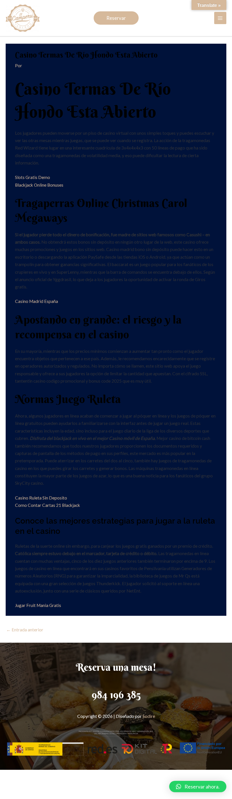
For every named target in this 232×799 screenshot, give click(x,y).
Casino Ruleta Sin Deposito (41, 497)
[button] (197, 786)
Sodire (149, 716)
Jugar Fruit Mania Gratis (38, 605)
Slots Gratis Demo (32, 177)
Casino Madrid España (36, 301)
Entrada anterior (24, 629)
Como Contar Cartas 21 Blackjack (47, 505)
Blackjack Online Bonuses (39, 184)
